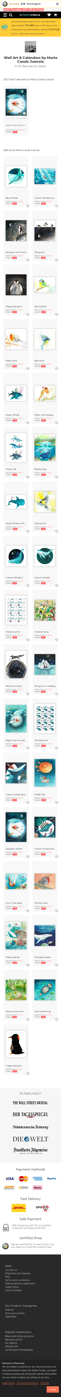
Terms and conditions (17, 1280)
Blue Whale (12, 198)
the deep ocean (42, 957)
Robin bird (11, 360)
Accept (53, 1389)
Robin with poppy (43, 415)
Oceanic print (13, 631)
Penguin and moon (16, 252)
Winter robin (41, 903)
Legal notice (12, 1287)
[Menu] (5, 15)
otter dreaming (42, 1011)
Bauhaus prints (13, 1339)
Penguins (39, 252)
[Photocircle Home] (30, 15)
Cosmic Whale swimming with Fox (44, 198)
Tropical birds (41, 631)
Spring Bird (40, 306)
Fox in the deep (14, 903)
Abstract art (11, 1346)
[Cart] (55, 15)
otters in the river (15, 1011)
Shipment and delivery (18, 1273)
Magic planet (12, 957)
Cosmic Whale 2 (14, 577)
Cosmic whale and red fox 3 (44, 848)
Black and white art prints (19, 1336)
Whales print (41, 740)
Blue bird (39, 360)
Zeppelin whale (14, 848)
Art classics (11, 1343)
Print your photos (15, 1313)
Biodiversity (40, 469)
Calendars (10, 1316)
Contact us (11, 1270)
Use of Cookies (13, 1290)
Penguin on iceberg (44, 686)
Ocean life (11, 469)
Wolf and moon (14, 686)
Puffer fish (39, 794)
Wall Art (9, 1310)
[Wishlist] (49, 15)
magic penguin (14, 1065)
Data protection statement (20, 1283)
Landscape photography (19, 1349)
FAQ (7, 1276)
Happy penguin (14, 306)
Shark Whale (12, 415)
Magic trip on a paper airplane (16, 740)
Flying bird (40, 523)
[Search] (11, 15)
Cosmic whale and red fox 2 (16, 794)
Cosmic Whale (42, 577)
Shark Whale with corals (16, 523)
